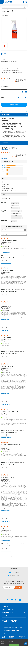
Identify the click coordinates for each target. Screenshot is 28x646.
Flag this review (6, 263)
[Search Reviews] (25, 230)
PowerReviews (5, 149)
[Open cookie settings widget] (25, 643)
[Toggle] (2, 2)
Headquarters (13, 626)
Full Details (3, 75)
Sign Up (18, 587)
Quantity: (3, 97)
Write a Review (4, 82)
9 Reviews (3, 80)
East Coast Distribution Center (13, 632)
